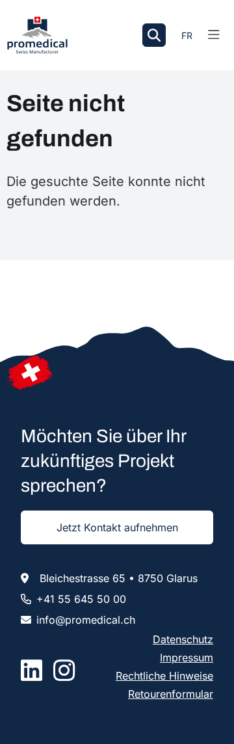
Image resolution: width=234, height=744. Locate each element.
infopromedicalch (85, 619)
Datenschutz (183, 639)
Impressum (186, 657)
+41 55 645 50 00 (81, 598)
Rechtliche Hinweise (164, 675)
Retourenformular (170, 693)
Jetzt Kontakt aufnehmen (117, 527)
